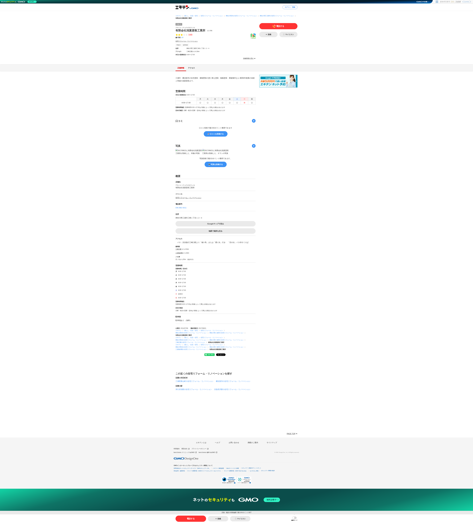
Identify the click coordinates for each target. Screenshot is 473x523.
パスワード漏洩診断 (218, 468)
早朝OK (178, 45)
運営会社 (184, 449)
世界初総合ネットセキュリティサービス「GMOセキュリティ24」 (192, 468)
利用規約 (177, 449)
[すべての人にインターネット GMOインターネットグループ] (456, 1)
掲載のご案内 (253, 443)
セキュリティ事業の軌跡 (268, 470)
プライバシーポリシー (199, 449)
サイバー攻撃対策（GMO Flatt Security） (235, 471)
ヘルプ (217, 443)
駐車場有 (185, 45)
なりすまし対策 (254, 471)
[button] (294, 519)
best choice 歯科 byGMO (207, 452)
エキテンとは (201, 443)
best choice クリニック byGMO (184, 452)
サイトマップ (272, 443)
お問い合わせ (234, 443)
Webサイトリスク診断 (232, 468)
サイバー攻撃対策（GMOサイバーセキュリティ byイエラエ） (204, 471)
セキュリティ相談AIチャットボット (251, 468)
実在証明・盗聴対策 (179, 471)
